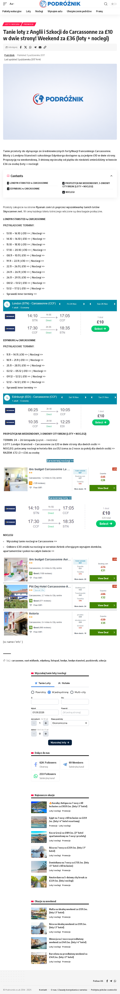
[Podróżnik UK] (59, 4)
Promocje (29, 24)
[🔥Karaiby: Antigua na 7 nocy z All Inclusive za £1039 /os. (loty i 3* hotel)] (39, 807)
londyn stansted (76, 660)
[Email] (40, 47)
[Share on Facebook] (20, 47)
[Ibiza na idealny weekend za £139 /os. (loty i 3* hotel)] (39, 928)
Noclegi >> (38, 233)
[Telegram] (74, 764)
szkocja (102, 660)
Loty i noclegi (12, 24)
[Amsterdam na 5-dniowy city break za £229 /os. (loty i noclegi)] (39, 882)
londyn (63, 660)
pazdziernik (92, 660)
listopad (55, 660)
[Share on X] (25, 47)
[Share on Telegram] (35, 47)
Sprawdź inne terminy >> (22, 293)
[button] (5, 4)
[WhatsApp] (45, 776)
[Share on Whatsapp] (30, 47)
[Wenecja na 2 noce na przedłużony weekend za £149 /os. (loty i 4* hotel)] (39, 943)
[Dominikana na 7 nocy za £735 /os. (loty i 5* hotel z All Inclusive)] (39, 867)
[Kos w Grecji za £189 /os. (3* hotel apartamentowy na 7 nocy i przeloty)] (39, 837)
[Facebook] (45, 764)
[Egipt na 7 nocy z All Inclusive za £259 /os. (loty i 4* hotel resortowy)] (39, 822)
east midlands (32, 660)
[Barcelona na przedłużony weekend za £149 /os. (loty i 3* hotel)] (39, 958)
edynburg (45, 660)
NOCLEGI (70, 192)
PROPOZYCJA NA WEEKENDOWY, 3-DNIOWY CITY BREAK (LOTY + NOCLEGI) (86, 185)
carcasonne (17, 660)
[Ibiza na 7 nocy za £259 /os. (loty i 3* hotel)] (39, 852)
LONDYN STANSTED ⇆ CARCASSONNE (29, 183)
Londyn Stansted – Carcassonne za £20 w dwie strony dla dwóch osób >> (55, 444)
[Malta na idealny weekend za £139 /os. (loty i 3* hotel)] (39, 913)
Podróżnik (9, 55)
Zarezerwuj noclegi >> (60, 460)
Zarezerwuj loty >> (60, 498)
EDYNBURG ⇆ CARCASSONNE (25, 188)
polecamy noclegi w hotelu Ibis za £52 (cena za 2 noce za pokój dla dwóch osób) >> (65, 448)
